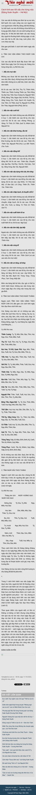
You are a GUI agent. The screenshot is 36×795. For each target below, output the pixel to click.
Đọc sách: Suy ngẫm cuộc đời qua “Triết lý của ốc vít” (18, 700)
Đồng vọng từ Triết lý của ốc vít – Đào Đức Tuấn (17, 723)
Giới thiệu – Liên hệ (26, 790)
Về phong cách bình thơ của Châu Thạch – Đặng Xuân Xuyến (17, 733)
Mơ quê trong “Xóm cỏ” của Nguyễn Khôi (15, 763)
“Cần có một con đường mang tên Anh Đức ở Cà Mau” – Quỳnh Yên (17, 774)
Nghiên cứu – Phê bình (11, 790)
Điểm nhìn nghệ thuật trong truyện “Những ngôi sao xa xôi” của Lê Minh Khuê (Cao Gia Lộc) (17, 706)
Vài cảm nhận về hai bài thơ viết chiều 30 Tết (16, 756)
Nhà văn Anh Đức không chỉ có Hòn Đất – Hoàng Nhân (17, 768)
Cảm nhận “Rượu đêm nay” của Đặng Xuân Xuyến (18, 760)
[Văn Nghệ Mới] (19, 3)
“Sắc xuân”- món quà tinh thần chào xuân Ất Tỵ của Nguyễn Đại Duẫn (17, 751)
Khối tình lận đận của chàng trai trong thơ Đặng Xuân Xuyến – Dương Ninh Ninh (17, 745)
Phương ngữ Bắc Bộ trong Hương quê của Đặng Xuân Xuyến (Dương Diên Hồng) (17, 712)
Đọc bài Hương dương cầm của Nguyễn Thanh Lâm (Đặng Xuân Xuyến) (17, 739)
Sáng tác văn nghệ (11, 787)
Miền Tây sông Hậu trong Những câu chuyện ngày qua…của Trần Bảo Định (18, 727)
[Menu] (2, 3)
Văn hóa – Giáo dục (24, 787)
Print (27, 684)
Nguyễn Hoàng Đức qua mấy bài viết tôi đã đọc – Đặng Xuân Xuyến (18, 718)
